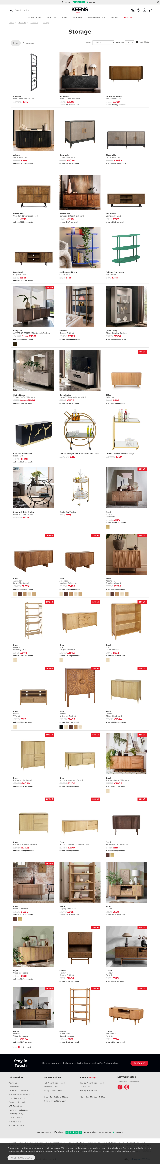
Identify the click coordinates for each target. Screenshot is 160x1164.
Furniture (51, 17)
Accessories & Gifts (96, 17)
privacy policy (49, 1151)
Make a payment (16, 1125)
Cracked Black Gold (22, 454)
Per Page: (120, 42)
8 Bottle (23, 97)
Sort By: (89, 42)
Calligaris (31, 332)
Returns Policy (15, 1117)
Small (22, 401)
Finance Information (18, 1102)
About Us (13, 1083)
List (147, 42)
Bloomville (68, 156)
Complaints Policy (17, 1098)
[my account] (144, 10)
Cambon (67, 332)
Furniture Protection (18, 1110)
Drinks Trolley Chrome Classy (120, 453)
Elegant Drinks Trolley (23, 513)
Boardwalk (25, 215)
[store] (138, 10)
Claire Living (116, 332)
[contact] (133, 10)
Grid (141, 42)
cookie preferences (124, 1151)
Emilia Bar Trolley (68, 512)
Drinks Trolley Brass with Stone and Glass (79, 453)
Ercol (110, 514)
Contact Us (14, 1087)
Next (28, 1047)
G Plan (67, 972)
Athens (20, 156)
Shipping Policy (16, 1114)
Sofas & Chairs (34, 17)
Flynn (68, 907)
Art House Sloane (114, 97)
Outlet (128, 17)
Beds (64, 17)
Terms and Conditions (19, 1090)
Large (44, 401)
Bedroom (77, 17)
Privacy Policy (15, 1121)
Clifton (110, 396)
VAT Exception (15, 1106)
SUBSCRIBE (139, 1063)
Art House (70, 97)
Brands (114, 17)
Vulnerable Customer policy (21, 1094)
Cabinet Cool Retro (69, 273)
